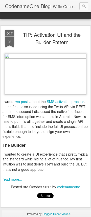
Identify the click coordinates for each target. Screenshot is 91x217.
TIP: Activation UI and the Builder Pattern (52, 38)
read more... (12, 179)
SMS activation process (65, 101)
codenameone (68, 186)
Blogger (47, 214)
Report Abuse (61, 214)
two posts (22, 101)
